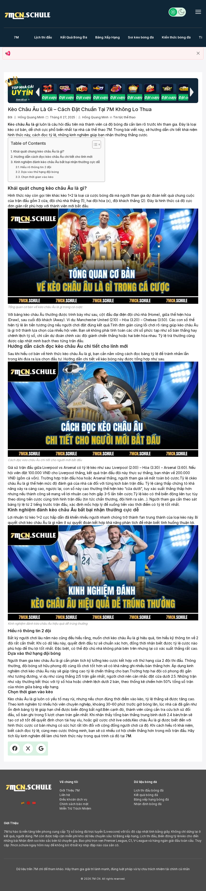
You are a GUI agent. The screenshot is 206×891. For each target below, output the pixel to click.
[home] (27, 15)
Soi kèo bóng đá (141, 37)
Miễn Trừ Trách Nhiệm (75, 808)
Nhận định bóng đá (148, 804)
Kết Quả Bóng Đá (73, 37)
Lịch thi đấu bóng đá (149, 790)
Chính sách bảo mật (74, 804)
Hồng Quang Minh (31, 117)
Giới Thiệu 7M (70, 790)
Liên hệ (65, 795)
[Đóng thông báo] (198, 53)
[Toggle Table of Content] (94, 144)
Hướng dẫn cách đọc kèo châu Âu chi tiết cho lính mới (53, 157)
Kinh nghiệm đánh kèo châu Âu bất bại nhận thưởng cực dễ (57, 162)
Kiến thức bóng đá (176, 37)
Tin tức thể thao (124, 117)
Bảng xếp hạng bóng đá (151, 799)
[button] (37, 91)
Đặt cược (49, 97)
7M (16, 37)
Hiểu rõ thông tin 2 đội (35, 167)
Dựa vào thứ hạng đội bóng (40, 172)
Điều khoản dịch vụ (73, 799)
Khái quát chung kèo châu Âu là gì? (38, 151)
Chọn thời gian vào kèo (37, 177)
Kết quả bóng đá (146, 795)
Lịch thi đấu (43, 37)
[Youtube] (34, 803)
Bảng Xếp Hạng (107, 37)
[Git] (22, 803)
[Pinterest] (28, 803)
